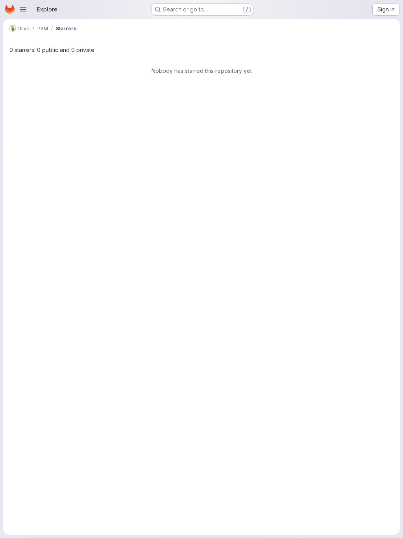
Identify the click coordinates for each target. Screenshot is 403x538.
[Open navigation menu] (23, 9)
